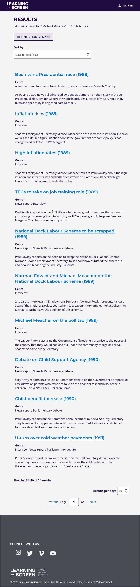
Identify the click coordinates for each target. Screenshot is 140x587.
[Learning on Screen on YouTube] (53, 553)
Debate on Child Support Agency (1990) (57, 359)
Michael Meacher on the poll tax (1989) (56, 320)
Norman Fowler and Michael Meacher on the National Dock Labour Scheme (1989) (63, 278)
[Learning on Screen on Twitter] (30, 553)
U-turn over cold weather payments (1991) (59, 437)
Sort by (18, 47)
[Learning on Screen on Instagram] (18, 552)
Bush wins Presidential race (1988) (52, 74)
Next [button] (93, 502)
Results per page (104, 491)
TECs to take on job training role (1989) (56, 191)
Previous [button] (52, 502)
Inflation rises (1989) (36, 113)
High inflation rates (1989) (42, 152)
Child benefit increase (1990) (45, 398)
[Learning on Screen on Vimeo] (41, 553)
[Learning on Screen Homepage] (17, 5)
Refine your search (33, 37)
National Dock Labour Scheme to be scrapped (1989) (64, 233)
